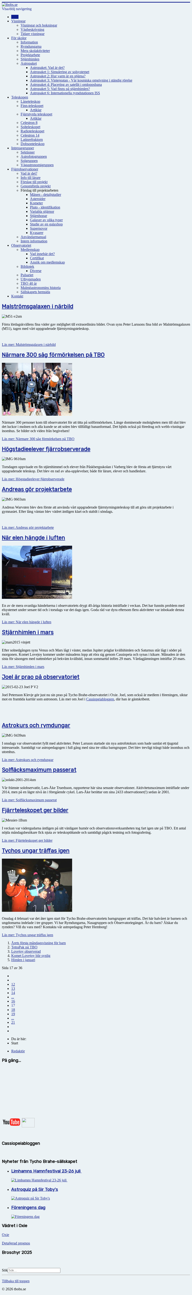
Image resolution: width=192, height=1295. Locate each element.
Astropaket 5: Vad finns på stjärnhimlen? (60, 89)
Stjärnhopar (38, 216)
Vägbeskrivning (32, 30)
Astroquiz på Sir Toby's (34, 1189)
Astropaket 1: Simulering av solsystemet (59, 72)
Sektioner (28, 152)
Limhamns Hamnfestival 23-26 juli (46, 1171)
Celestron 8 (29, 123)
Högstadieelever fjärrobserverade (46, 449)
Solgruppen (29, 161)
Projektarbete (30, 55)
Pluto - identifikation (45, 207)
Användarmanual (33, 237)
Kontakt (17, 296)
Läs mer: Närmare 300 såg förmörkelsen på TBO (38, 439)
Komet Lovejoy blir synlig (30, 956)
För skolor (18, 38)
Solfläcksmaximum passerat (39, 769)
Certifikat (37, 258)
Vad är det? (29, 173)
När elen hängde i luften (33, 537)
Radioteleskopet (32, 131)
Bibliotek (27, 266)
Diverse (35, 271)
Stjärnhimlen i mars (28, 632)
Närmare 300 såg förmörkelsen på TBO (53, 354)
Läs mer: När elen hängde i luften (26, 622)
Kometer (36, 203)
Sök (5, 1270)
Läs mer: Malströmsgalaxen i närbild (29, 345)
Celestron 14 (30, 135)
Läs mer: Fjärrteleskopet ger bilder (27, 840)
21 (13, 1022)
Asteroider (37, 199)
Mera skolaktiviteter (35, 51)
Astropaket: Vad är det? (47, 68)
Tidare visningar (32, 34)
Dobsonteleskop (32, 144)
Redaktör (18, 1051)
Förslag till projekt (34, 182)
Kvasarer (36, 233)
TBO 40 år (29, 283)
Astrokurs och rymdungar (36, 725)
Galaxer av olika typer (46, 220)
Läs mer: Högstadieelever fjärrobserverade (33, 479)
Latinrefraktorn (32, 140)
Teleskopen (19, 97)
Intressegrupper (22, 148)
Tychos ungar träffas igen (36, 850)
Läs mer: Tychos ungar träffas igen (27, 935)
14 (13, 993)
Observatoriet (21, 245)
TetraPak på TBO (24, 947)
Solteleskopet (30, 127)
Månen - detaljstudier (45, 195)
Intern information (34, 241)
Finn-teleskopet (32, 106)
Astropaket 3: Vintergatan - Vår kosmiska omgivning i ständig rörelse (81, 80)
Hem (14, 17)
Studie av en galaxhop (46, 224)
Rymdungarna (31, 46)
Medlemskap (30, 250)
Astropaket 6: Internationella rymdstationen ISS (65, 93)
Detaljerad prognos (16, 1243)
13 (13, 989)
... (12, 997)
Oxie (5, 1235)
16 (13, 1001)
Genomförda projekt (36, 186)
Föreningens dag (28, 1207)
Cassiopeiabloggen (100, 699)
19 (13, 1014)
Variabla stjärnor (42, 211)
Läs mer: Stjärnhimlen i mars (23, 667)
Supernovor (38, 228)
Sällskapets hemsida (35, 292)
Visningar (18, 21)
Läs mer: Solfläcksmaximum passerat (29, 800)
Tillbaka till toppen (16, 1281)
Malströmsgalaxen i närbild (37, 306)
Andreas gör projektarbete (37, 489)
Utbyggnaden (31, 279)
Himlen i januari (23, 960)
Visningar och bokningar (39, 25)
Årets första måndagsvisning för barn (38, 943)
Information (29, 42)
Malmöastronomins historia (41, 288)
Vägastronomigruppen (37, 165)
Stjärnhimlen (30, 59)
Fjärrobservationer (24, 169)
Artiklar (35, 110)
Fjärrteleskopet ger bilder (35, 810)
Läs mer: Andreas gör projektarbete (28, 527)
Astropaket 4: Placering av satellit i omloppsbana (66, 85)
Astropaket (29, 63)
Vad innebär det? (42, 254)
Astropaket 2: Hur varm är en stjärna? (57, 76)
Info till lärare (31, 178)
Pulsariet (27, 275)
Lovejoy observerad (26, 951)
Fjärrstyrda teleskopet (36, 114)
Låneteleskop (30, 101)
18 (13, 1010)
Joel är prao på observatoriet (40, 677)
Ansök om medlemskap (47, 262)
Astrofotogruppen (34, 156)
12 (13, 984)
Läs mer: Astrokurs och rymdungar (27, 760)
